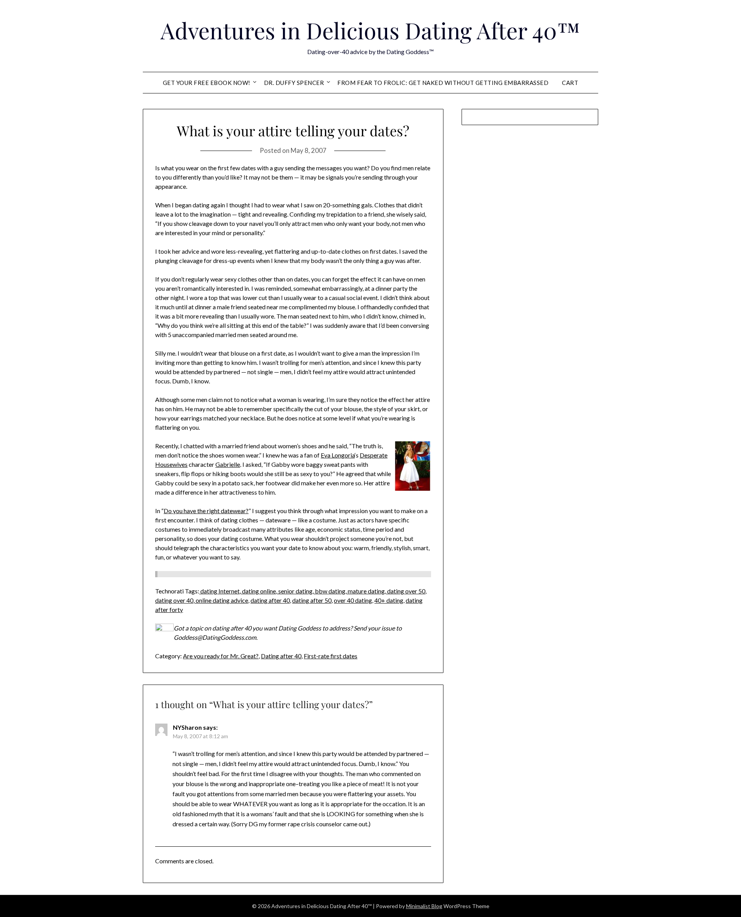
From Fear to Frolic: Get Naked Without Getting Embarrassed (442, 82)
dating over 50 (405, 591)
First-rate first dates (330, 655)
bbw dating (329, 591)
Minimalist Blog (424, 906)
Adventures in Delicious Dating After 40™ (370, 30)
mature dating (366, 591)
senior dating (295, 591)
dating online (258, 591)
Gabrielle (227, 464)
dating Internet (219, 591)
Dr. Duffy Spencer (294, 82)
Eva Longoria (338, 455)
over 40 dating (353, 600)
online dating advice (221, 600)
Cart (570, 82)
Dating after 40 (281, 655)
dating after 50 (312, 600)
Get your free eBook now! (206, 82)
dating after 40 (270, 600)
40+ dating (388, 600)
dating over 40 (174, 600)
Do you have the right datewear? (206, 510)
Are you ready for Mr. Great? (221, 655)
